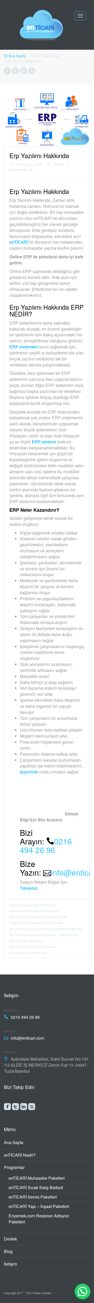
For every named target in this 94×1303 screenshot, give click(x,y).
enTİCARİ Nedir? (20, 1155)
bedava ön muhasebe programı (33, 911)
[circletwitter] (15, 72)
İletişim (10, 1264)
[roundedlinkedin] (23, 1107)
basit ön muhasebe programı (32, 905)
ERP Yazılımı (69, 935)
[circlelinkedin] (23, 72)
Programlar (14, 1167)
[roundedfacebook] (7, 1107)
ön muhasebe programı (28, 953)
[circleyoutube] (31, 72)
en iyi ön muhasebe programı (32, 935)
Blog (8, 1251)
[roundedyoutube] (31, 1107)
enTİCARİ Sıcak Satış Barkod (36, 1187)
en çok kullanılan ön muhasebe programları (45, 929)
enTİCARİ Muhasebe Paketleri (37, 1178)
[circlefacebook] (7, 72)
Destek (10, 1239)
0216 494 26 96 (46, 845)
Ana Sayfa (13, 1142)
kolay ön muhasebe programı (32, 947)
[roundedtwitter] (15, 1107)
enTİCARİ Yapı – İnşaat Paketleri (39, 1206)
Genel (58, 164)
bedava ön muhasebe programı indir (38, 917)
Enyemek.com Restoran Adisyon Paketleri (39, 1219)
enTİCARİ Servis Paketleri (33, 1197)
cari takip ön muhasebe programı (36, 923)
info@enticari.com (27, 1038)
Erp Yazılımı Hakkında (39, 155)
